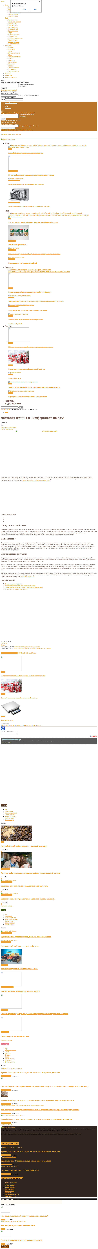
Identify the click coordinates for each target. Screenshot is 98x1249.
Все (9, 145)
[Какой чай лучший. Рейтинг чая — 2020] (11, 963)
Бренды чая (12, 20)
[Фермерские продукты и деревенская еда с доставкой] (21, 391)
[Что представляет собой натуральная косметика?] (5, 1212)
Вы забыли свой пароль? (9, 90)
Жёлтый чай (12, 25)
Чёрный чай (12, 36)
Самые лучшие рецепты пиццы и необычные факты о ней (24, 587)
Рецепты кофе (13, 14)
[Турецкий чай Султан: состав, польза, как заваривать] (8, 931)
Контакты (8, 108)
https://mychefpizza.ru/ (27, 576)
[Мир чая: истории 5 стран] (18, 239)
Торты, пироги (13, 67)
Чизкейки (12, 69)
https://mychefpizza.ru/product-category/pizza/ (36, 480)
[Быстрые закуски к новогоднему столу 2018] (5, 1236)
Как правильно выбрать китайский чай (22, 263)
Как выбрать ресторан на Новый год (18, 1225)
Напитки (8, 75)
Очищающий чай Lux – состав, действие (20, 946)
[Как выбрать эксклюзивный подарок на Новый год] (18, 363)
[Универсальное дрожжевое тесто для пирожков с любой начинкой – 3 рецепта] (19, 295)
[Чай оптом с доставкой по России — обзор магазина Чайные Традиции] (15, 217)
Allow (24, 9)
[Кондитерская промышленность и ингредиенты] (18, 314)
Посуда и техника (57, 145)
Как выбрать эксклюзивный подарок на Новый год (26, 369)
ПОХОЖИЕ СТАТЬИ (9, 653)
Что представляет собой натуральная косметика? (24, 1216)
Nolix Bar (94, 736)
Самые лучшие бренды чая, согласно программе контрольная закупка (34, 1013)
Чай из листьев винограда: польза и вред (20, 991)
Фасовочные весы (14, 378)
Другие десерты (14, 53)
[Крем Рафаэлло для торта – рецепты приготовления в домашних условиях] (12, 1115)
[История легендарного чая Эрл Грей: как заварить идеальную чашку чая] (13, 248)
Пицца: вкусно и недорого (13, 584)
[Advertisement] (61, 497)
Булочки (11, 49)
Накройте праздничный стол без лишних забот (20, 585)
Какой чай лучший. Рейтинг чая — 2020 (19, 968)
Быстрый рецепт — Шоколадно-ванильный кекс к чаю (27, 310)
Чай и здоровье (13, 42)
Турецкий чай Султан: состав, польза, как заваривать (26, 937)
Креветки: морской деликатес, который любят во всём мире (29, 292)
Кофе (7, 143)
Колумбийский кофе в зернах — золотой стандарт (25, 153)
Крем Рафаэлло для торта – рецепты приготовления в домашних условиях (36, 1119)
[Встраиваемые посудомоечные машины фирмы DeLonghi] (18, 201)
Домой (3, 409)
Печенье (11, 64)
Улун (10, 33)
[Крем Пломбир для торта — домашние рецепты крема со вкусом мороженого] (4, 1096)
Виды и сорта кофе (29, 145)
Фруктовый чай (14, 34)
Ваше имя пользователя (26, 84)
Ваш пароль (22, 86)
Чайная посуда (13, 44)
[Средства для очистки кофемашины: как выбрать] (15, 179)
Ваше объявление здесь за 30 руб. (11, 739)
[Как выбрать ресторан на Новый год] (13, 1221)
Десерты (8, 46)
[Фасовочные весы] (14, 373)
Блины (10, 47)
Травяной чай (13, 31)
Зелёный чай (13, 27)
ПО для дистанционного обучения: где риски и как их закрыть (30, 347)
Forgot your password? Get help (10, 120)
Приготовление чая (15, 38)
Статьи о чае (12, 40)
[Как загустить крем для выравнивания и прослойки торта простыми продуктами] (22, 1105)
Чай (6, 18)
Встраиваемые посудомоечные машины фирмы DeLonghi (29, 206)
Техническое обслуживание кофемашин (27, 647)
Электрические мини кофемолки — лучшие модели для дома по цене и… (34, 387)
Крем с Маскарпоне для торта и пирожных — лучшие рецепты (30, 1072)
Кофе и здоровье (43, 145)
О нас (6, 106)
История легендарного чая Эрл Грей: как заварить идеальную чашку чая (34, 254)
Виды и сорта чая (14, 22)
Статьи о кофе (13, 16)
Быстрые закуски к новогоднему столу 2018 (21, 1240)
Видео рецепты (11, 77)
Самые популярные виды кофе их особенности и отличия (32, 648)
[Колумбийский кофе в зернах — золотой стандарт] (18, 147)
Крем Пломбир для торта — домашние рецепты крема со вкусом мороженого (37, 1100)
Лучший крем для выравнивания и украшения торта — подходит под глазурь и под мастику (45, 1086)
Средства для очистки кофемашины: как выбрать (26, 184)
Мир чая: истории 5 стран (17, 245)
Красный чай (13, 29)
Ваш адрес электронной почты (28, 95)
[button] (5, 725)
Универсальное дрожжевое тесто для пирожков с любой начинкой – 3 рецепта (36, 301)
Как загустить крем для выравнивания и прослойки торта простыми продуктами (40, 1109)
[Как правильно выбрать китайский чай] (16, 257)
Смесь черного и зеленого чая (15, 1036)
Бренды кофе (16, 145)
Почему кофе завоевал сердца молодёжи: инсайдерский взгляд (31, 175)
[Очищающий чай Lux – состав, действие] (9, 940)
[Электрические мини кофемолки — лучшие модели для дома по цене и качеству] (22, 382)
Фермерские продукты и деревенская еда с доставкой (27, 397)
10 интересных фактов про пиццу (16, 589)
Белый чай (12, 23)
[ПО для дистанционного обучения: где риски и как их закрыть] (18, 341)
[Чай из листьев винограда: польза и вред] (11, 985)
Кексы (10, 58)
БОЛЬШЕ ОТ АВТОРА (27, 653)
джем (10, 51)
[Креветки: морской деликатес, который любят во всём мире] (18, 286)
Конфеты (11, 60)
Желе (10, 55)
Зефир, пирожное (14, 57)
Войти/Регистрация (11, 103)
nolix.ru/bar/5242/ (7, 742)
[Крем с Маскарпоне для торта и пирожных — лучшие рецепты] (11, 1068)
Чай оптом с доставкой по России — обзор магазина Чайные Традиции (33, 222)
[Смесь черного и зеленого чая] (11, 1030)
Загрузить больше (6, 906)
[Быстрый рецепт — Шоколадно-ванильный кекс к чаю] (21, 305)
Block (35, 9)
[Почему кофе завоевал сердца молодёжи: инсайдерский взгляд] (18, 169)
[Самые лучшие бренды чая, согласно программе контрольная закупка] (11, 1008)
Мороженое (12, 62)
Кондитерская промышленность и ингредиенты (25, 320)
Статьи (10, 66)
